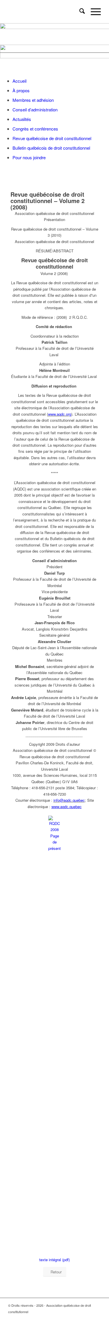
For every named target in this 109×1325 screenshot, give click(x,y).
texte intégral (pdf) (54, 1259)
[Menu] (93, 11)
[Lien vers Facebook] (96, 1317)
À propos (21, 90)
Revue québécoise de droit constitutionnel (51, 138)
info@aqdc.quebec (69, 800)
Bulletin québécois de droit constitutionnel (51, 148)
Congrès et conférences (35, 129)
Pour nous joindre (29, 157)
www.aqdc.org (59, 414)
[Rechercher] (79, 11)
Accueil (19, 81)
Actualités (21, 119)
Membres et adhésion (33, 100)
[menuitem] (79, 11)
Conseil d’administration (35, 109)
